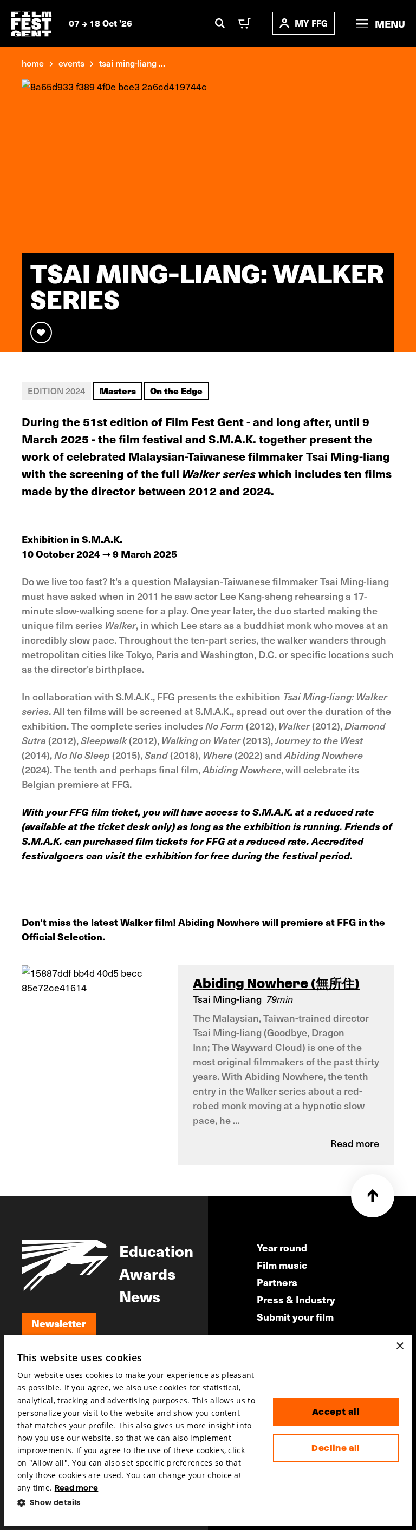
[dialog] (208, 1430)
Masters (117, 390)
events (71, 63)
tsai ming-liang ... (132, 63)
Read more (77, 1487)
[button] (136, 1502)
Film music (282, 1264)
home (33, 63)
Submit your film (295, 1316)
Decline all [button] (335, 1448)
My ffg (311, 23)
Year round (282, 1247)
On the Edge (176, 390)
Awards (147, 1273)
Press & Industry (296, 1299)
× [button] (399, 1346)
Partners (277, 1282)
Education (156, 1250)
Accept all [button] (336, 1412)
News (139, 1296)
